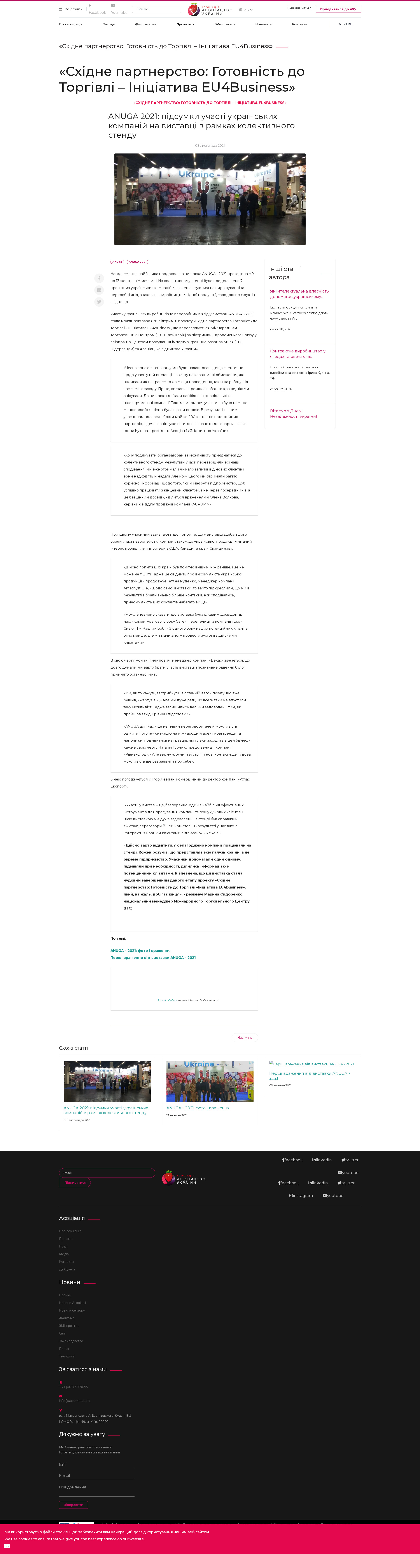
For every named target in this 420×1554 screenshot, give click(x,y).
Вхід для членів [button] (299, 8)
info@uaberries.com (74, 1401)
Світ (62, 1333)
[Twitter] (99, 302)
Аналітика (66, 1318)
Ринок (64, 1349)
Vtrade (345, 24)
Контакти (299, 24)
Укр (246, 10)
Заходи (109, 24)
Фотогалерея (145, 24)
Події (63, 1246)
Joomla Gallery (167, 1000)
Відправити (73, 1505)
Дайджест (67, 1269)
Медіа (64, 1254)
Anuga (117, 261)
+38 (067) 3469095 (73, 1387)
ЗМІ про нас (68, 1326)
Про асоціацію (71, 24)
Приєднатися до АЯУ (338, 9)
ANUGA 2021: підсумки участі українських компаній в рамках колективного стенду (106, 1110)
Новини (261, 24)
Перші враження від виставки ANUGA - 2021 (153, 958)
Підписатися (75, 1183)
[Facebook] (99, 278)
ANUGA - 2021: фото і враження (140, 951)
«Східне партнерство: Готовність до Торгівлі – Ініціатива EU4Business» (210, 103)
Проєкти (184, 24)
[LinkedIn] (99, 290)
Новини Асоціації (72, 1303)
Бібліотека (223, 24)
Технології (67, 1356)
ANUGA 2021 (137, 261)
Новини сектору (72, 1310)
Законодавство (71, 1341)
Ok (7, 1546)
